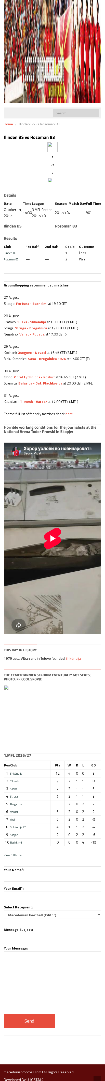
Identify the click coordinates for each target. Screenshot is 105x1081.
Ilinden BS (10, 253)
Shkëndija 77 (18, 827)
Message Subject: (18, 929)
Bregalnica (16, 804)
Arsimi (14, 819)
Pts (57, 765)
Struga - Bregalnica (31, 328)
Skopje (14, 835)
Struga (14, 796)
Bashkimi (16, 842)
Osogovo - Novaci (32, 352)
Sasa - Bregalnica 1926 (47, 358)
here (69, 413)
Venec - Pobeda (32, 334)
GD (93, 765)
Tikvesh (14, 781)
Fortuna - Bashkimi (31, 303)
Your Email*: (14, 888)
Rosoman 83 (11, 259)
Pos (7, 765)
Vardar (14, 812)
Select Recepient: (18, 907)
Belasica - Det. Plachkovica (40, 383)
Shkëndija (73, 658)
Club (13, 765)
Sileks (13, 789)
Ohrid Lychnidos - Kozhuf (34, 377)
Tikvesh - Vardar (33, 401)
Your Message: (16, 948)
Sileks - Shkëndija (31, 322)
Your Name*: (14, 869)
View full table (12, 855)
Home (8, 124)
